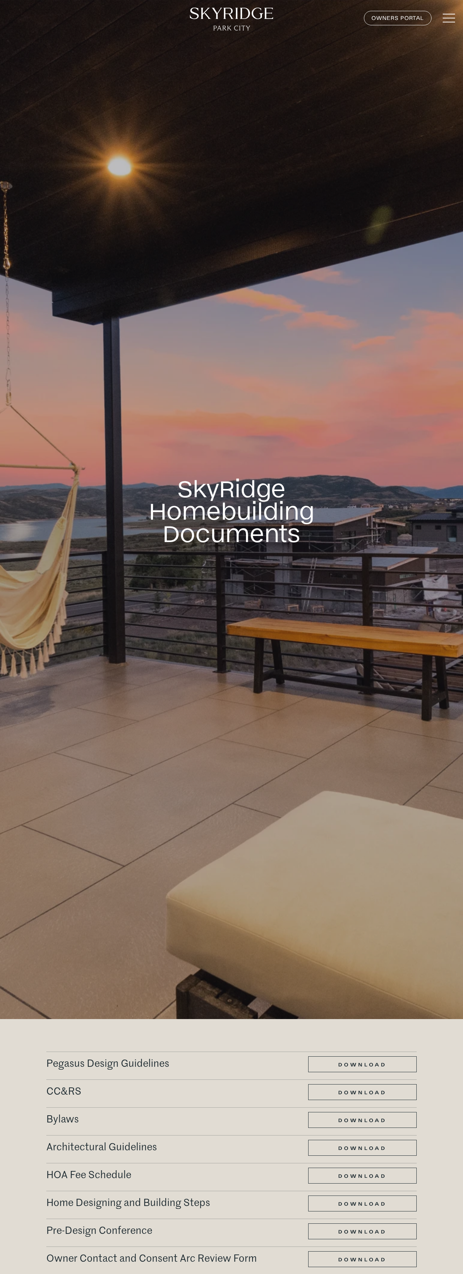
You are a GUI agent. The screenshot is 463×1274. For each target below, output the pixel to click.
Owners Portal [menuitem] (397, 17)
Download (362, 1064)
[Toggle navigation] (449, 18)
